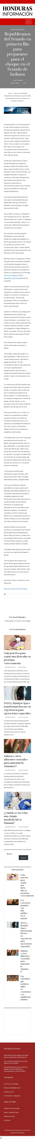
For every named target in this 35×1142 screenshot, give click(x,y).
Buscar (9, 854)
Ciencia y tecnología (17, 29)
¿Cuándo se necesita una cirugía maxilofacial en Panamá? (16, 818)
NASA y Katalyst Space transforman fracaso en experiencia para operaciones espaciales (17, 708)
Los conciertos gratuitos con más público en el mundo (15, 1062)
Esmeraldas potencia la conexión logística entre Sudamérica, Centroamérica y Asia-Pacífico (16, 1069)
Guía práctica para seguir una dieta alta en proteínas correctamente (16, 1056)
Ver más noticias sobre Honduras (15, 589)
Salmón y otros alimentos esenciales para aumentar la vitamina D (16, 761)
